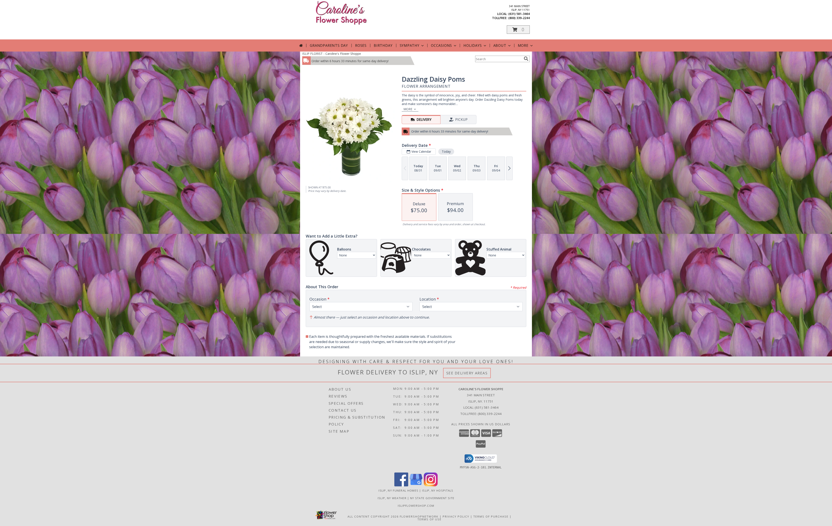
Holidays (472, 45)
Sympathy (409, 45)
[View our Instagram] (431, 485)
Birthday (383, 45)
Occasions (441, 45)
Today (446, 151)
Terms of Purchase (491, 516)
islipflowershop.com (416, 506)
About (499, 45)
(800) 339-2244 (519, 18)
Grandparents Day (329, 45)
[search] (526, 58)
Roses (361, 45)
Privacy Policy (456, 516)
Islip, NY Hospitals (437, 490)
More (523, 45)
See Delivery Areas (467, 373)
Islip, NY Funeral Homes (398, 490)
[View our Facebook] (401, 485)
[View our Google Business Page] (416, 485)
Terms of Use (430, 519)
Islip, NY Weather (392, 498)
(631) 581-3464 (519, 14)
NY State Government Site (432, 498)
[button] (518, 29)
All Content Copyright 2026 (373, 516)
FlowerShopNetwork (419, 516)
